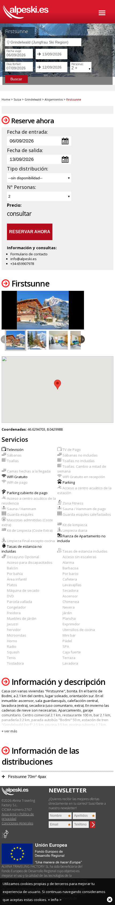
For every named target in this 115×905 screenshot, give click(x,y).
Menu (102, 12)
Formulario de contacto (29, 254)
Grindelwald (33, 99)
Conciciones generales (17, 823)
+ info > (55, 899)
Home (6, 99)
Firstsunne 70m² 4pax (26, 776)
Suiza (17, 99)
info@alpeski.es (23, 258)
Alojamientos (54, 99)
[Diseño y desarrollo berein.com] (5, 837)
